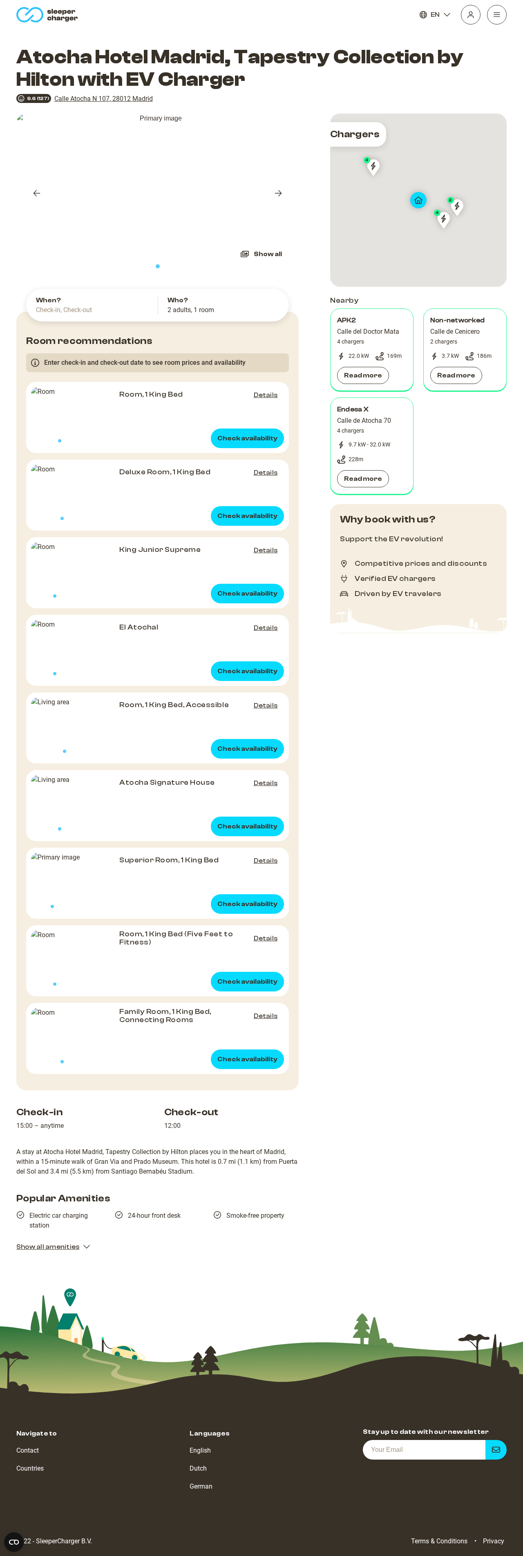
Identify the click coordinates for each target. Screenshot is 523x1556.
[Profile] (471, 15)
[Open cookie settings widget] (14, 1542)
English (200, 1450)
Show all (268, 254)
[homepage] (48, 15)
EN (435, 14)
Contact (27, 1450)
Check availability (247, 438)
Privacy (493, 1541)
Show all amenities (47, 1246)
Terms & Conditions (439, 1541)
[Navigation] (497, 15)
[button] (371, 349)
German (201, 1486)
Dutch (198, 1468)
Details (266, 395)
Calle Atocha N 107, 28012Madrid (103, 99)
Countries (30, 1468)
